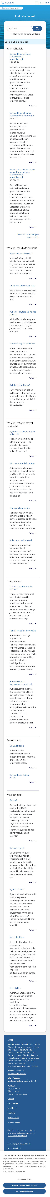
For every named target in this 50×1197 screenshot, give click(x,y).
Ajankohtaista (13, 1118)
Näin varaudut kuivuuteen (22, 463)
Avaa (31, 106)
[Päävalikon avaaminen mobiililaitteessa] (36, 3)
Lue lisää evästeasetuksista (14, 1172)
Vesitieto (11, 1113)
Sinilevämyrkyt (17, 848)
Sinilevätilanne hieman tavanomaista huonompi (22, 114)
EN (42, 3)
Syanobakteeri (17, 889)
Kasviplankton (17, 937)
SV (47, 3)
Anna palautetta (14, 1148)
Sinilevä (13, 800)
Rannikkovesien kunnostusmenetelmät (21, 682)
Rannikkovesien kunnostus (23, 630)
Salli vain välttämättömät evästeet (24, 1185)
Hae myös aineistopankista (26, 34)
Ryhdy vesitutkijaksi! (20, 385)
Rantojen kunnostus (20, 508)
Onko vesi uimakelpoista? (22, 285)
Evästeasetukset (24, 1179)
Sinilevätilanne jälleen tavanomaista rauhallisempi (20, 56)
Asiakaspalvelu (14, 1122)
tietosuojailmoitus (25, 1133)
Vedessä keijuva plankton (22, 343)
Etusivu (11, 1099)
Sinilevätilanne (17, 746)
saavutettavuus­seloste (17, 1136)
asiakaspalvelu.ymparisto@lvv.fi (22, 1081)
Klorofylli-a (15, 988)
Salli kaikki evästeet (24, 1191)
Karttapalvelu (13, 1103)
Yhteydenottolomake (17, 1074)
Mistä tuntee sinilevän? (21, 253)
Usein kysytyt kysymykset (19, 1144)
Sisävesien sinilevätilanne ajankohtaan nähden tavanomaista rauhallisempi (22, 173)
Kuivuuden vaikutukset (21, 540)
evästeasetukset (22, 1130)
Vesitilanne (12, 1108)
